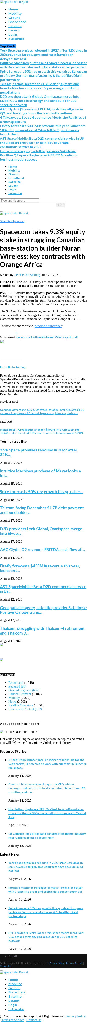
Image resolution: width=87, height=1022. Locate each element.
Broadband (17, 22)
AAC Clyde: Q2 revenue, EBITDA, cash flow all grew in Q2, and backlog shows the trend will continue (41, 111)
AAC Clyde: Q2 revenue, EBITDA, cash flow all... (42, 549)
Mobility (15, 13)
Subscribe (16, 38)
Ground (14, 18)
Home (13, 9)
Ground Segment (23, 690)
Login (12, 34)
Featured (17, 686)
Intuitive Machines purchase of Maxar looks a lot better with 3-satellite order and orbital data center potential (43, 65)
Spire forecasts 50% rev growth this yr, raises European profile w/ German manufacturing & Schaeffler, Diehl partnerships (43, 75)
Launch (14, 30)
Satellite (15, 26)
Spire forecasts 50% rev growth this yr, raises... (41, 491)
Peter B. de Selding (27, 275)
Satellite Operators (12, 221)
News (12, 701)
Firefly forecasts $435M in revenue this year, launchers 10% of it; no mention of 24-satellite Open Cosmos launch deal (43, 130)
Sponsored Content (25, 709)
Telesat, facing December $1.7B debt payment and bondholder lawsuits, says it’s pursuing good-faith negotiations (39, 88)
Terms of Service (74, 963)
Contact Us (5, 966)
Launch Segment (19, 694)
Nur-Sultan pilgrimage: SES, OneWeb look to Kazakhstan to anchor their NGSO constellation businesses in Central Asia (47, 813)
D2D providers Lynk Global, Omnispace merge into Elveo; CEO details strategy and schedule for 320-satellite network (39, 100)
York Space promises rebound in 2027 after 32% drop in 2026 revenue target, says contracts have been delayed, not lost (43, 54)
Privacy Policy (56, 963)
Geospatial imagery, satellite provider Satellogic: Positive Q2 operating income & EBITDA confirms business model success (38, 155)
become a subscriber (48, 326)
